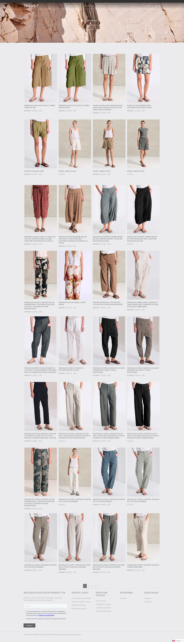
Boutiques (89, 6)
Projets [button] (101, 6)
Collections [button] (73, 6)
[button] (178, 640)
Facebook (148, 602)
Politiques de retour (79, 605)
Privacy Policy (101, 601)
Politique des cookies (103, 604)
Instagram (147, 598)
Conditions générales (103, 608)
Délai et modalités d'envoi (81, 602)
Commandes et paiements (81, 598)
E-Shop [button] (113, 6)
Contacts (123, 598)
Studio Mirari (76, 634)
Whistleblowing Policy (103, 611)
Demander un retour (79, 608)
